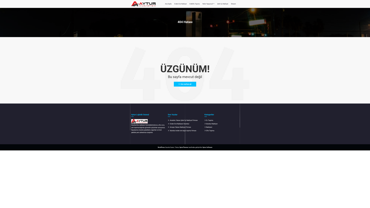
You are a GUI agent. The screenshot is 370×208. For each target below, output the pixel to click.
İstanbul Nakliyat (211, 124)
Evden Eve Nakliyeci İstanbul (179, 124)
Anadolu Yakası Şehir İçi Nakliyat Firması (184, 120)
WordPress (161, 147)
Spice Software (207, 147)
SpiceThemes (183, 147)
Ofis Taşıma (210, 131)
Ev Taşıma (209, 120)
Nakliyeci (209, 127)
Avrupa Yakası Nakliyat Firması (180, 127)
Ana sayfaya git (185, 84)
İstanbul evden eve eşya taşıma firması (183, 131)
